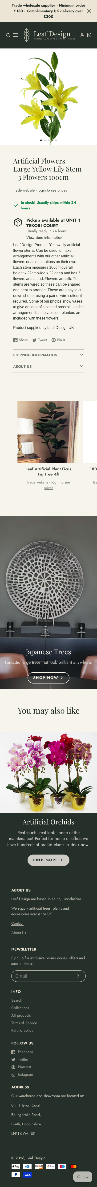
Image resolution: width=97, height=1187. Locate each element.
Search (16, 1000)
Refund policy (22, 1030)
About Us (18, 932)
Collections (20, 1008)
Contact (17, 923)
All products (21, 1015)
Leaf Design (36, 1158)
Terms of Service (24, 1023)
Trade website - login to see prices (40, 190)
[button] (41, 140)
